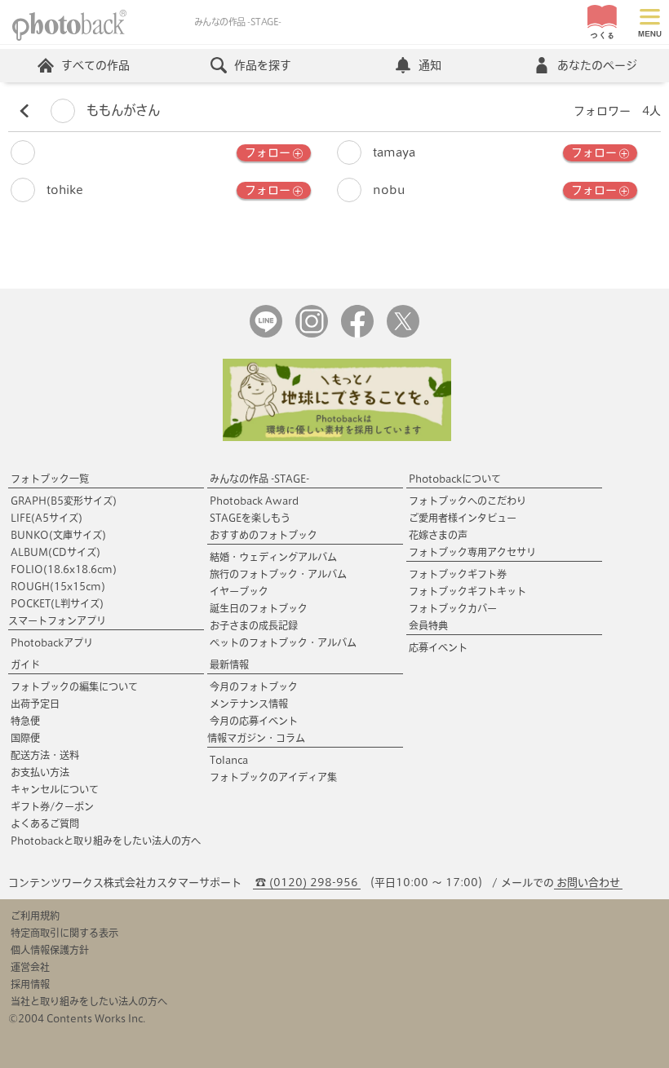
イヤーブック (239, 591)
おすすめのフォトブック (263, 535)
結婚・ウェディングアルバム (273, 557)
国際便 (25, 738)
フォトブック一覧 (50, 478)
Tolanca (229, 760)
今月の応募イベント (254, 721)
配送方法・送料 (45, 755)
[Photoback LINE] (266, 334)
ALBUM (55, 552)
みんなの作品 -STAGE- (259, 478)
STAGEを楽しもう (250, 518)
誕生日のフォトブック (259, 608)
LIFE (46, 518)
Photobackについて (455, 478)
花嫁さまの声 (438, 535)
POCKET (57, 603)
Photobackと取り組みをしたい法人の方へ (106, 840)
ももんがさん (121, 110)
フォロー (267, 152)
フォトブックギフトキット (467, 591)
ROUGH (58, 586)
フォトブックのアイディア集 (273, 777)
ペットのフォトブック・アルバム (283, 642)
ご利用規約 (35, 915)
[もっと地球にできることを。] (337, 437)
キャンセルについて (55, 789)
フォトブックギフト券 (458, 574)
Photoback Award (254, 500)
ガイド (25, 664)
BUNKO (58, 535)
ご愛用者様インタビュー (462, 518)
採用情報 (30, 984)
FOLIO (64, 569)
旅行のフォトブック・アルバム (278, 574)
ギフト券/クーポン (52, 806)
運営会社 (30, 967)
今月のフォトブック (254, 686)
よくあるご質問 (45, 823)
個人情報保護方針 (50, 950)
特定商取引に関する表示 (64, 933)
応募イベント (438, 647)
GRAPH (64, 500)
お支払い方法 (40, 772)
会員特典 (428, 625)
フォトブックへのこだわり (467, 500)
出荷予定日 (35, 703)
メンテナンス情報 (249, 703)
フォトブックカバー (453, 608)
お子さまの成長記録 (254, 625)
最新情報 (229, 664)
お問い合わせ (588, 882)
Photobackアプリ (52, 642)
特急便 (25, 721)
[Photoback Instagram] (311, 334)
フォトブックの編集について (74, 686)
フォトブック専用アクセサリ (472, 552)
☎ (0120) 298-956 (306, 882)
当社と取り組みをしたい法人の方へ (89, 1001)
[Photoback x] (403, 334)
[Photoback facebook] (357, 334)
